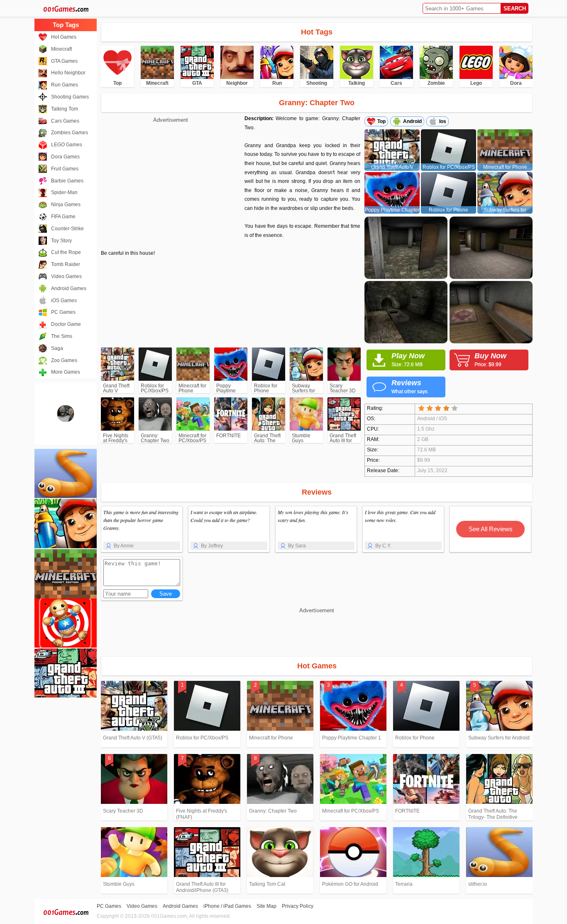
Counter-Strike (67, 229)
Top (381, 121)
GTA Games (64, 61)
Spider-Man (64, 192)
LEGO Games (66, 145)
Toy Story (61, 241)
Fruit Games (64, 169)
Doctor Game (66, 324)
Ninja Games (66, 204)
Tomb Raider (65, 264)
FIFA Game (63, 216)
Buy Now (490, 359)
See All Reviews (491, 528)
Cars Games (65, 121)
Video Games (66, 276)
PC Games (63, 312)
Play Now (408, 359)
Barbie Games (67, 181)
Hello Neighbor (68, 73)
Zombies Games (69, 133)
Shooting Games (70, 97)
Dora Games (65, 157)
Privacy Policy (297, 906)
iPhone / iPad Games (227, 906)
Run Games (64, 85)
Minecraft (61, 49)
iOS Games (64, 300)
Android (412, 121)
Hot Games (63, 37)
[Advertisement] (170, 183)
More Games (65, 372)
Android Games (68, 288)
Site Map (266, 906)
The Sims (61, 336)
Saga (57, 348)
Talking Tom (64, 109)
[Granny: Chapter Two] (65, 413)
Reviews (409, 386)
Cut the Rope (66, 252)
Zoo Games (64, 360)
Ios (442, 121)
